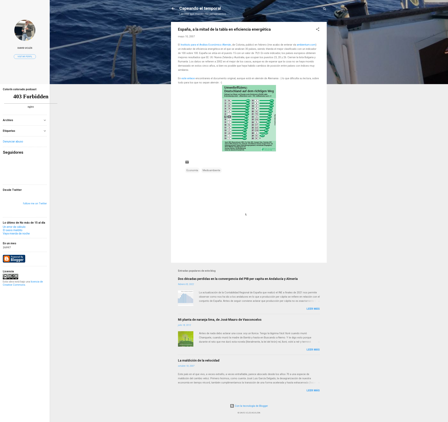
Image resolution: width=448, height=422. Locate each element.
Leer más (313, 308)
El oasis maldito (12, 230)
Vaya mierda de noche (16, 233)
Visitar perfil (25, 56)
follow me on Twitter (35, 203)
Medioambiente (211, 170)
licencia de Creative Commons (23, 283)
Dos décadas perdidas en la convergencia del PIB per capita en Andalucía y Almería (238, 279)
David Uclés (25, 47)
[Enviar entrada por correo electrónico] (187, 163)
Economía (192, 170)
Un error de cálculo (14, 227)
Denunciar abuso (13, 141)
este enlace (188, 78)
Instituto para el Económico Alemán (206, 44)
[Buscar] (325, 9)
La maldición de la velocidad (198, 360)
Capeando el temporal (200, 8)
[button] (318, 30)
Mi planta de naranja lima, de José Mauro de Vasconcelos (219, 319)
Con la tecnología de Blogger (251, 405)
